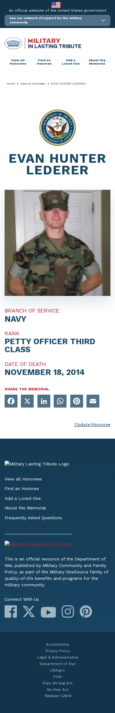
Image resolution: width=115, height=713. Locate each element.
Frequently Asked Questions (33, 517)
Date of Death (25, 364)
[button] (57, 20)
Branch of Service (32, 311)
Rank (12, 333)
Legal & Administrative (57, 657)
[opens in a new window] (11, 401)
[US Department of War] (57, 545)
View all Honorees (18, 62)
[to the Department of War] (56, 4)
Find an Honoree (44, 62)
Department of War (58, 664)
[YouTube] (48, 612)
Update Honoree (92, 424)
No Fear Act (57, 689)
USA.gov (57, 670)
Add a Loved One (71, 62)
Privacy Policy (57, 651)
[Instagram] (68, 611)
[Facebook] (11, 611)
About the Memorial (97, 62)
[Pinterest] (86, 611)
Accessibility (57, 644)
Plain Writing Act (57, 683)
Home (11, 83)
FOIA (57, 677)
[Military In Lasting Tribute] (57, 43)
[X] (29, 611)
